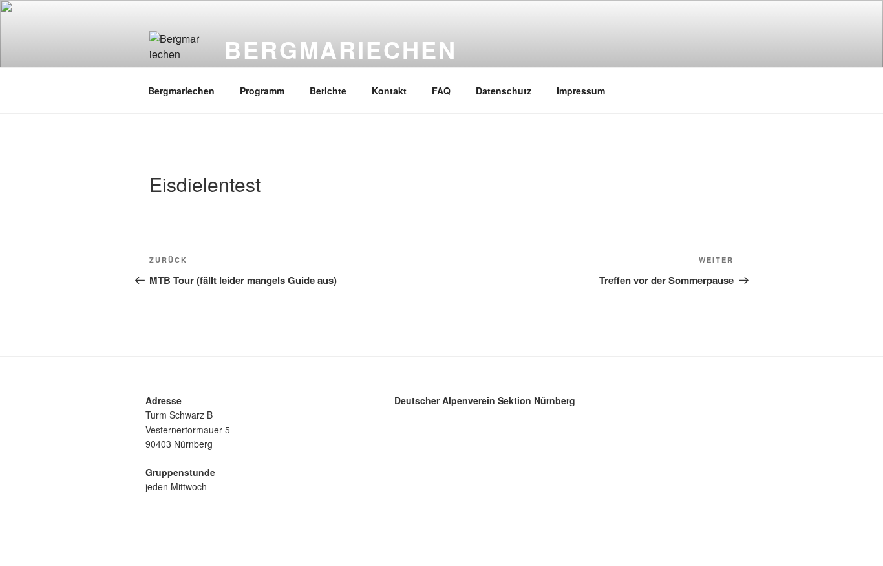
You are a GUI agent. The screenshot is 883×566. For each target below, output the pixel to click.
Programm (262, 90)
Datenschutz (503, 90)
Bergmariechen (340, 49)
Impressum (581, 90)
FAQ (441, 90)
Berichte (328, 90)
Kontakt (389, 90)
